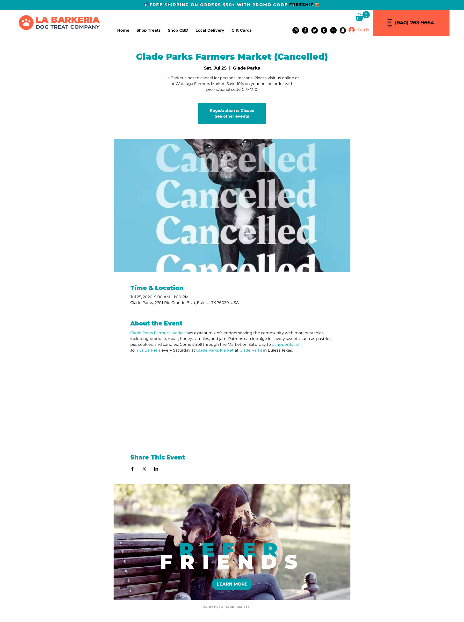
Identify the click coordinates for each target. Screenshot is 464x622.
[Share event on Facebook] (132, 469)
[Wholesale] (343, 30)
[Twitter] (314, 30)
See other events (232, 116)
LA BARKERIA (68, 19)
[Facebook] (305, 30)
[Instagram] (295, 30)
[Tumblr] (324, 30)
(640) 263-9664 (414, 23)
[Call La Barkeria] (389, 22)
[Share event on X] (144, 469)
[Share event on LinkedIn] (156, 469)
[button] (362, 16)
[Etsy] (333, 30)
